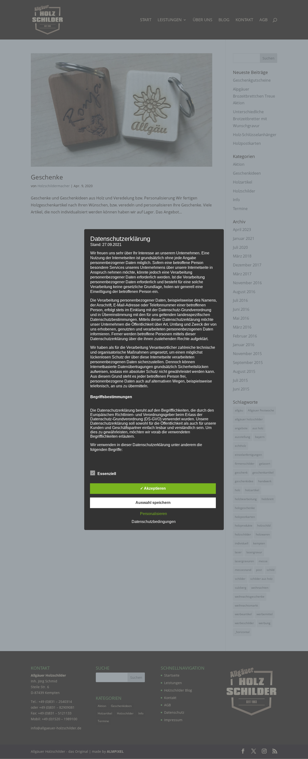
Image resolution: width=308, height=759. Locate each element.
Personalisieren (153, 514)
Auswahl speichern (153, 503)
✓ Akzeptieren (153, 488)
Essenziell (106, 474)
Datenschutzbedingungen (154, 522)
